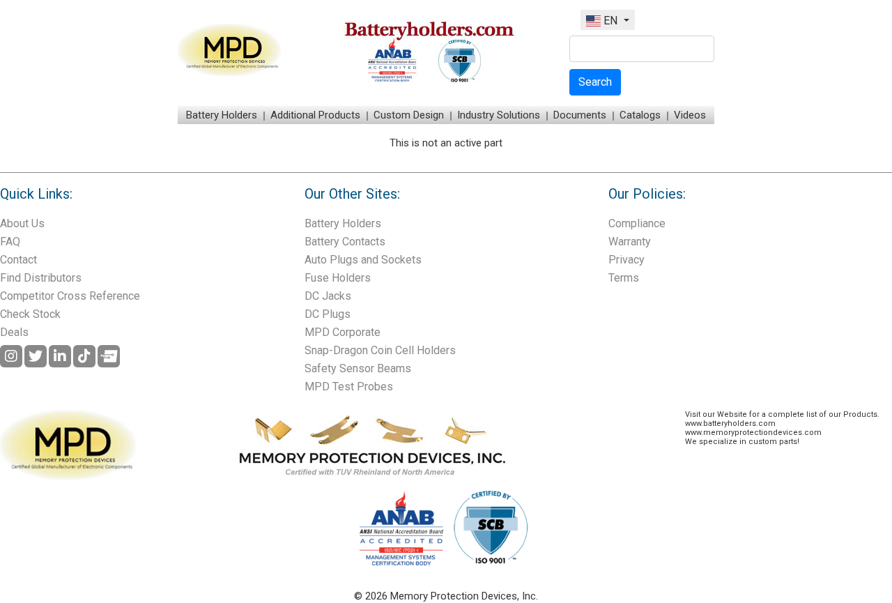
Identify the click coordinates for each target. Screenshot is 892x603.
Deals (14, 332)
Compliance (637, 223)
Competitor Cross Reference (70, 296)
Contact (18, 259)
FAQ (10, 241)
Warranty (629, 241)
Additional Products (315, 115)
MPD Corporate (342, 332)
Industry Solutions (498, 115)
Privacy (626, 259)
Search (595, 82)
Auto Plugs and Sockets (363, 259)
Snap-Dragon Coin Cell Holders (380, 350)
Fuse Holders (338, 277)
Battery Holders (221, 115)
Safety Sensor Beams (358, 368)
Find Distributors (41, 277)
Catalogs (640, 115)
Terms (623, 277)
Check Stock (30, 314)
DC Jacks (328, 296)
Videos (690, 115)
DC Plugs (328, 314)
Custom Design (409, 115)
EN (610, 20)
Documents (579, 115)
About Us (22, 223)
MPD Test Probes (349, 386)
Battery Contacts (345, 241)
